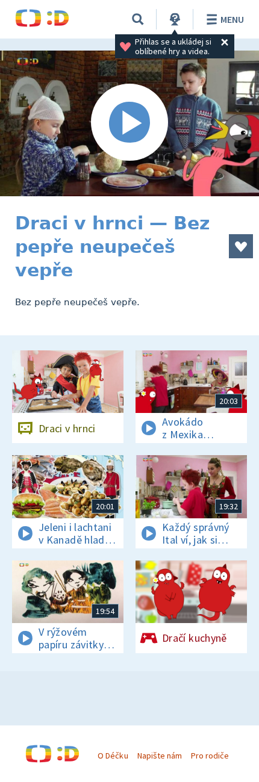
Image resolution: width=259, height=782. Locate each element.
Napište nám (159, 755)
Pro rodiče (210, 755)
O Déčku (113, 755)
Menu (232, 19)
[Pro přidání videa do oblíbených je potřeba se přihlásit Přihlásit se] (241, 246)
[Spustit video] (129, 123)
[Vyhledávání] (138, 19)
